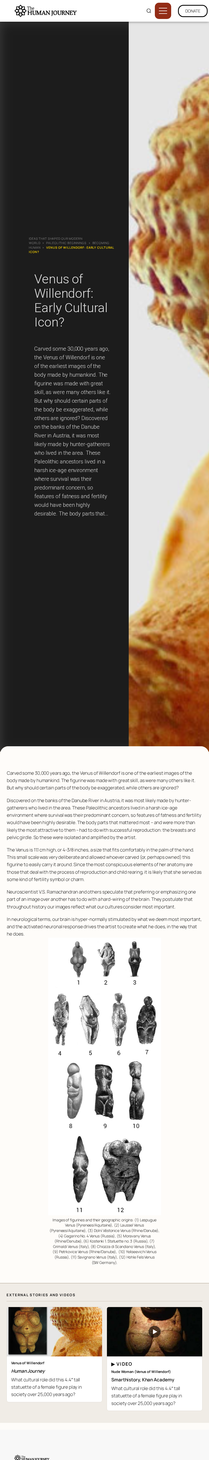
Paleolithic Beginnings (66, 243)
